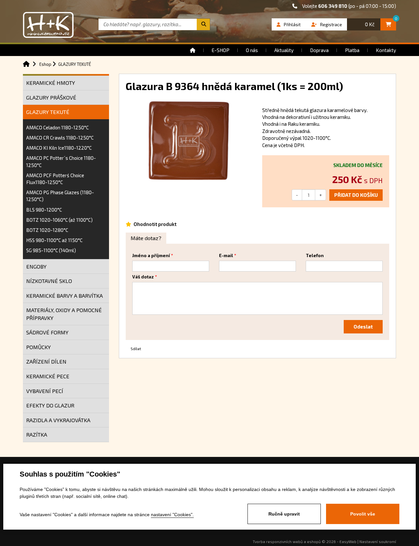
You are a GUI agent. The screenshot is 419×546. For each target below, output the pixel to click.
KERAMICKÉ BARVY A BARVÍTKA (64, 295)
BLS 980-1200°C (44, 210)
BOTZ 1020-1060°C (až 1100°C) (59, 220)
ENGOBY (36, 266)
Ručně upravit (284, 514)
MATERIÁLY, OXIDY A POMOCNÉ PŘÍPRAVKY (64, 314)
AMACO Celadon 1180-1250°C (57, 127)
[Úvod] (193, 50)
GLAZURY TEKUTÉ (47, 112)
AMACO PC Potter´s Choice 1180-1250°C (61, 161)
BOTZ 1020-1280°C (47, 230)
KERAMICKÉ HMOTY (50, 83)
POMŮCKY (38, 347)
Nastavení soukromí (377, 541)
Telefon (315, 255)
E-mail (226, 255)
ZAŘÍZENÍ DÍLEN (46, 361)
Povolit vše (362, 514)
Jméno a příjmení (151, 255)
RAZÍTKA (36, 434)
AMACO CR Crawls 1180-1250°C (60, 138)
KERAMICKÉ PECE (47, 376)
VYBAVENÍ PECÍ (44, 391)
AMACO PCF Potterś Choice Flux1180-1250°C (55, 178)
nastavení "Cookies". (172, 514)
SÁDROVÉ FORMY (47, 332)
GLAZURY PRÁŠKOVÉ (51, 97)
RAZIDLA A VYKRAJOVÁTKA (58, 420)
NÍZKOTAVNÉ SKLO (49, 281)
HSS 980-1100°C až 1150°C (54, 240)
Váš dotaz (143, 276)
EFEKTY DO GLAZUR (50, 405)
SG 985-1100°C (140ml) (51, 250)
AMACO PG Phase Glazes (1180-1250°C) (60, 195)
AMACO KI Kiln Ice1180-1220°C (59, 148)
